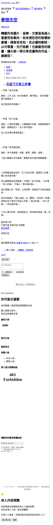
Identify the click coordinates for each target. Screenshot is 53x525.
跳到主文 (5, 27)
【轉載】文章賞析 (25, 250)
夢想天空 (9, 20)
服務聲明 (27, 489)
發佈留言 (5, 275)
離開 (14, 520)
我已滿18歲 (6, 520)
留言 (25, 243)
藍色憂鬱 (5, 228)
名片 (8, 73)
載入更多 (5, 260)
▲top (3, 254)
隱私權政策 (45, 487)
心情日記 (22, 62)
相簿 (8, 67)
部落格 (9, 70)
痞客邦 (19, 243)
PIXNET (12, 487)
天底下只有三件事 (18, 84)
